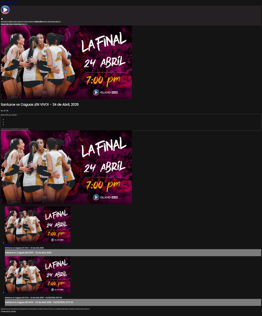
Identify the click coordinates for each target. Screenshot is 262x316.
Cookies (57, 309)
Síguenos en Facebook (10, 309)
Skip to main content (9, 2)
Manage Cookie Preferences (73, 309)
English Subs (12, 21)
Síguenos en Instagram (28, 309)
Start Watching (49, 21)
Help (40, 309)
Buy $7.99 (5, 110)
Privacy (51, 309)
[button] (2, 19)
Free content (28, 21)
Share (11, 110)
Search (20, 21)
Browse (4, 21)
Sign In (24, 24)
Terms (45, 309)
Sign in (58, 21)
